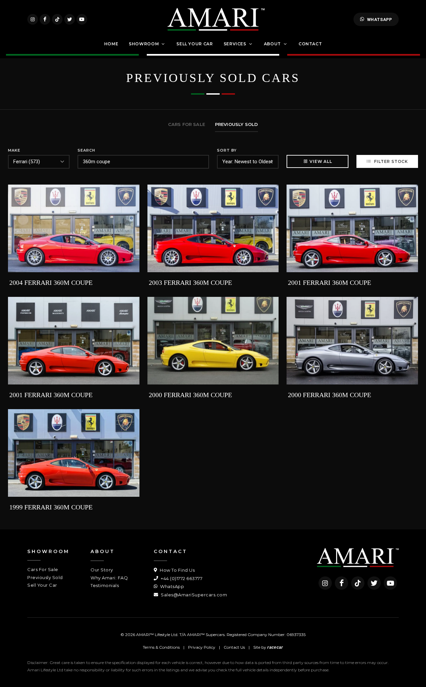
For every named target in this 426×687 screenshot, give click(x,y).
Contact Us (234, 647)
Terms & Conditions (161, 647)
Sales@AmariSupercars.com (193, 594)
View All (321, 161)
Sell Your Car (42, 585)
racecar (275, 647)
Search (86, 150)
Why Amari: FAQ (109, 577)
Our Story (102, 569)
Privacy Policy (201, 647)
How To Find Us (177, 570)
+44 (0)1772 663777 (181, 578)
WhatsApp (379, 19)
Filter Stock (390, 161)
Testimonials (105, 585)
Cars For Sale (42, 569)
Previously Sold (45, 577)
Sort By (227, 150)
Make (14, 150)
